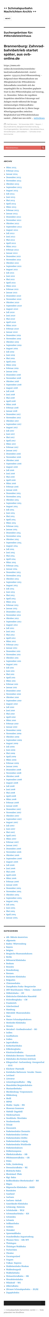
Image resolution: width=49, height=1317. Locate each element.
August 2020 (12, 309)
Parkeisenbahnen (14, 1148)
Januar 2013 (11, 608)
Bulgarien (10, 980)
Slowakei (10, 1230)
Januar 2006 (12, 885)
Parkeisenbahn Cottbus (17, 1134)
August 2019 (12, 348)
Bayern (38, 124)
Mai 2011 (10, 674)
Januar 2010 (11, 727)
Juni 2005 (10, 908)
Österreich (11, 1128)
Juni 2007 (10, 829)
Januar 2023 (11, 213)
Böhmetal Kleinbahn (16, 960)
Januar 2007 (11, 845)
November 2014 (13, 536)
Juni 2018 (10, 394)
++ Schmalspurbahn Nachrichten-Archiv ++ (20, 10)
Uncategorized (13, 1256)
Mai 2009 (10, 753)
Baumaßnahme (10, 127)
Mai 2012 (10, 635)
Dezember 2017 (13, 414)
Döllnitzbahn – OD (15, 993)
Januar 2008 (12, 806)
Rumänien (11, 1190)
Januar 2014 (11, 569)
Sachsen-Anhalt (14, 1200)
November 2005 (13, 891)
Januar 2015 (11, 529)
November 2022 (13, 220)
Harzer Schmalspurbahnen (19, 1019)
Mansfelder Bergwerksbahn (19, 1085)
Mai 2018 (10, 398)
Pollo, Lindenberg (14, 1164)
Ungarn (9, 1259)
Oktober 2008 (12, 776)
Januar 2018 (11, 411)
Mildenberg (11, 1095)
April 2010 (11, 717)
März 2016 (11, 483)
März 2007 (11, 839)
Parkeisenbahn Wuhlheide (18, 1144)
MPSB (9, 1102)
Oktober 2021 (12, 263)
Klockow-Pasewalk (15, 1069)
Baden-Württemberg (16, 944)
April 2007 (11, 835)
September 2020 (14, 306)
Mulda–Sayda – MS (15, 1105)
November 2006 (13, 852)
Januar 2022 (12, 253)
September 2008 (14, 779)
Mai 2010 (10, 714)
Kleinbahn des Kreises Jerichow (21, 1059)
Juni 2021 (10, 276)
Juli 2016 (10, 470)
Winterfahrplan (10, 132)
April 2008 (11, 796)
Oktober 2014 (12, 539)
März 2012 (11, 641)
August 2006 (12, 862)
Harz (8, 1016)
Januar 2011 (11, 687)
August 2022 (12, 230)
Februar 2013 (12, 605)
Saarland (10, 1194)
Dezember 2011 (13, 651)
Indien (9, 1032)
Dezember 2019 (13, 335)
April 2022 (11, 243)
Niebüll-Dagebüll (14, 1111)
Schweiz (10, 1220)
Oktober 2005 (12, 895)
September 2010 (13, 700)
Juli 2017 (10, 431)
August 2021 (12, 269)
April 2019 (11, 361)
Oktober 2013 (12, 579)
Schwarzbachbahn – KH (17, 1213)
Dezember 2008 (13, 770)
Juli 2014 (10, 549)
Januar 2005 (12, 918)
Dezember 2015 (13, 493)
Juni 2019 (10, 355)
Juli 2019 (10, 352)
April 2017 (10, 440)
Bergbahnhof (22, 127)
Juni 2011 (10, 671)
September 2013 (13, 582)
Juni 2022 (10, 236)
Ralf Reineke (12, 124)
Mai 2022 (10, 240)
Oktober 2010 (12, 697)
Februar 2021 (12, 289)
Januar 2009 (12, 766)
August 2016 (12, 467)
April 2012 (11, 638)
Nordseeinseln (13, 1121)
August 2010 (12, 704)
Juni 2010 (10, 710)
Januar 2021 (11, 292)
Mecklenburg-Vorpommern (19, 1092)
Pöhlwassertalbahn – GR (17, 1157)
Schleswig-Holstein (15, 1207)
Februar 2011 (12, 684)
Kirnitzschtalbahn (14, 1052)
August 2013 (12, 585)
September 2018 (13, 384)
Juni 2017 (10, 434)
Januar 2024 (12, 174)
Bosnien (10, 967)
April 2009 (11, 756)
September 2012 (13, 621)
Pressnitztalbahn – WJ (16, 1167)
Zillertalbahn (12, 1286)
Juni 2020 (10, 315)
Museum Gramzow (15, 1108)
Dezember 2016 (13, 454)
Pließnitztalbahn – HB (16, 1154)
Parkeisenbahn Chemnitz (18, 1131)
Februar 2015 (12, 526)
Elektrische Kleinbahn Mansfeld (21, 996)
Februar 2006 (12, 881)
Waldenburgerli (13, 1269)
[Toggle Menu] (42, 1303)
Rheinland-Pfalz (14, 1174)
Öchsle (9, 1125)
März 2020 (11, 325)
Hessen (9, 1026)
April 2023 (11, 203)
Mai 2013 (10, 595)
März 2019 (11, 365)
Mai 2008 (10, 793)
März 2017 (11, 444)
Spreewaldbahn (13, 1233)
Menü (7, 18)
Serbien (9, 1227)
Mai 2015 (10, 516)
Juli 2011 (10, 667)
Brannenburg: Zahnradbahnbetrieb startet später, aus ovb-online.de (24, 52)
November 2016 (13, 457)
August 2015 (12, 506)
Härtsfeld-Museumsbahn (18, 1013)
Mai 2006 (10, 872)
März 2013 (11, 602)
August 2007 (12, 822)
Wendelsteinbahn (14, 1279)
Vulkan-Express (13, 1263)
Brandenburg (12, 970)
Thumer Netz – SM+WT (17, 1240)
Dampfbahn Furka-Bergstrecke (21, 986)
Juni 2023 (10, 197)
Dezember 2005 (13, 888)
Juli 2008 (10, 786)
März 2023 (11, 207)
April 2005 (11, 914)
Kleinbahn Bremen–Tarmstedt (21, 1055)
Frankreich (11, 1003)
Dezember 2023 (13, 177)
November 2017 (13, 417)
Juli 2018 (10, 391)
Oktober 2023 (12, 184)
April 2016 (11, 480)
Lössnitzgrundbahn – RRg (18, 1082)
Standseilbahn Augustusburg (20, 1236)
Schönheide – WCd (15, 1210)
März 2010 (11, 720)
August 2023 (12, 190)
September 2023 (14, 187)
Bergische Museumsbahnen (19, 953)
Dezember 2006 (13, 848)
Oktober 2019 (12, 342)
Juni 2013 (10, 592)
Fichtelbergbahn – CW (16, 1000)
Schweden (11, 1217)
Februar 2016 (12, 487)
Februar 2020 (12, 329)
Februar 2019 (12, 368)
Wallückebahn (13, 1273)
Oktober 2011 (12, 658)
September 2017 (13, 424)
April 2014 (11, 559)
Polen (9, 1161)
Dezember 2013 (13, 572)
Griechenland (12, 1006)
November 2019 (13, 338)
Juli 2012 (10, 628)
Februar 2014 (12, 565)
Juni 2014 (10, 552)
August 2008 (12, 783)
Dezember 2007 (13, 809)
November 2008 (13, 773)
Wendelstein (24, 129)
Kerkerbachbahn (14, 1046)
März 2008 (11, 799)
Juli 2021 (10, 273)
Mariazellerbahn (14, 1088)
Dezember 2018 (13, 375)
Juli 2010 (10, 707)
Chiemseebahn (13, 983)
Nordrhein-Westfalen (16, 1118)
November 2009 (13, 733)
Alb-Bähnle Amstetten (17, 937)
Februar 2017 (12, 447)
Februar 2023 (12, 210)
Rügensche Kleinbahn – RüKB (20, 1187)
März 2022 (11, 246)
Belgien (9, 950)
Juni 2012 (10, 631)
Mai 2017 (10, 437)
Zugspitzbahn (12, 1292)
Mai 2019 (10, 358)
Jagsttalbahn (12, 1042)
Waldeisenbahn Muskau (17, 1266)
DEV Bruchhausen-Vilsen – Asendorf (23, 990)
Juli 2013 (10, 589)
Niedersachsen (13, 1115)
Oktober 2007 (12, 816)
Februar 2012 (12, 644)
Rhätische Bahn (13, 1171)
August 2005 (12, 901)
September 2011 (13, 661)
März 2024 (11, 167)
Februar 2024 (12, 171)
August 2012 (12, 625)
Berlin (9, 957)
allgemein (11, 940)
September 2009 (14, 740)
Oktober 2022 (12, 223)
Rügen (9, 1184)
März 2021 (11, 286)
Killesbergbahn (13, 1049)
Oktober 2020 (12, 302)
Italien (9, 1039)
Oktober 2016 (12, 460)
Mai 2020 (10, 319)
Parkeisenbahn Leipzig (17, 1141)
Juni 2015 (10, 513)
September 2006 (14, 858)
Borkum (10, 963)
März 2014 (11, 562)
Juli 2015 (10, 510)
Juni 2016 (10, 473)
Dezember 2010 (13, 691)
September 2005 (14, 898)
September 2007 (14, 819)
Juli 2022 (10, 233)
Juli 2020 (10, 312)
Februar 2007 (12, 842)
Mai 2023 (10, 200)
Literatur (10, 1078)
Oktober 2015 (12, 500)
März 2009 (11, 760)
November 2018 (13, 378)
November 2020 (13, 299)
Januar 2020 (12, 332)
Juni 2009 (10, 750)
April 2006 (11, 875)
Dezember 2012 (13, 612)
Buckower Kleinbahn (16, 976)
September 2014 (13, 542)
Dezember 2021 (13, 256)
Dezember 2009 (13, 730)
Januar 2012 (11, 648)
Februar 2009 (12, 763)
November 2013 (13, 575)
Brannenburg (33, 127)
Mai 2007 (10, 832)
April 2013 (10, 598)
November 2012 (13, 615)
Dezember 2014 (13, 533)
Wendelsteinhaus (37, 129)
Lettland (10, 1075)
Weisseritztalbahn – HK (17, 1276)
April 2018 (11, 401)
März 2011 (11, 681)
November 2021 (13, 259)
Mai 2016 (10, 477)
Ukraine (10, 1253)
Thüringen (11, 1243)
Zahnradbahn (22, 132)
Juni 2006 (10, 868)
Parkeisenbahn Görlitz (16, 1138)
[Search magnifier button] (43, 148)
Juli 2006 (10, 865)
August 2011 (11, 664)
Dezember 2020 (13, 296)
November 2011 (13, 654)
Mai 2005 (10, 911)
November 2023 (13, 180)
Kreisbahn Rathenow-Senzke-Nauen (24, 1072)
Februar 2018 (12, 408)
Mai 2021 (10, 279)
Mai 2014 (10, 556)
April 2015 (11, 519)
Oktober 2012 (12, 618)
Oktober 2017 (12, 421)
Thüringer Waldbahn (16, 1246)
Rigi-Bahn (11, 1177)
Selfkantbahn (12, 1223)
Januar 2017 (11, 450)
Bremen (10, 973)
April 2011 (10, 677)
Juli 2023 (10, 194)
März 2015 (11, 523)
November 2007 (13, 812)
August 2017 (12, 427)
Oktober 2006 (12, 855)
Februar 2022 (12, 250)
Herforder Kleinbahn (16, 1023)
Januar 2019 (11, 371)
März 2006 (11, 878)
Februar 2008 (12, 802)
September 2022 (14, 227)
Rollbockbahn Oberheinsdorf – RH (22, 1180)
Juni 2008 (10, 789)
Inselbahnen (12, 1036)
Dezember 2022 (13, 217)
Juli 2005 (10, 904)
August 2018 (12, 388)
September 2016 (14, 463)
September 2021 (13, 266)
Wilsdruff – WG (13, 1283)
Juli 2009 (10, 746)
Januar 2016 (11, 490)
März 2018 (11, 404)
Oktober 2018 (12, 381)
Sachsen (10, 1197)
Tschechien (11, 1250)
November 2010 (13, 694)
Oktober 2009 (12, 737)
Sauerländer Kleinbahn (17, 1204)
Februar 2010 (12, 723)
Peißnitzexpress (13, 1151)
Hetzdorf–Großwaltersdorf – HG (21, 1029)
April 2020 (11, 322)
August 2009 (12, 743)
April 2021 (11, 282)
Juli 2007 (10, 825)
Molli (8, 1098)
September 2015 (13, 503)
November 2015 (13, 496)
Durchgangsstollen (11, 129)
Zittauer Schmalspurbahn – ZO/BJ (22, 1289)
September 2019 (14, 345)
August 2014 (12, 546)
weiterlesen (39, 118)
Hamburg (10, 1009)
